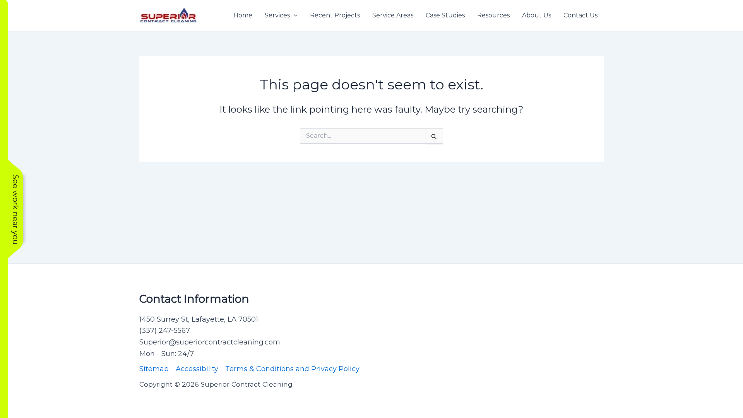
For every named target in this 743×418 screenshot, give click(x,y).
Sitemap (154, 369)
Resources (493, 15)
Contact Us (580, 15)
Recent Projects (335, 15)
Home (242, 15)
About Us (536, 15)
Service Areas (392, 15)
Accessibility (197, 369)
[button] (294, 15)
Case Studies (445, 15)
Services (277, 15)
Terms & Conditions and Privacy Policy (292, 369)
